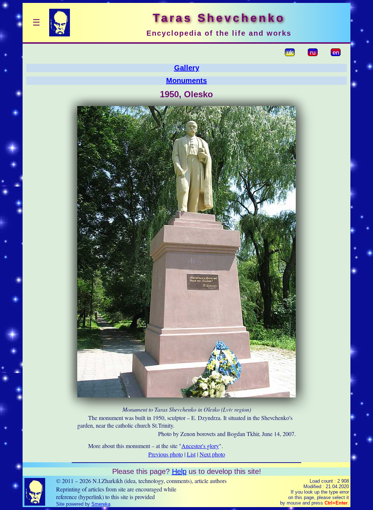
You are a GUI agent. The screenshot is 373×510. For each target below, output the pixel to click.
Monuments (186, 80)
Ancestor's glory (200, 446)
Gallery (186, 68)
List (191, 454)
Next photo (212, 454)
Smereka (100, 504)
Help (179, 471)
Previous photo (165, 454)
